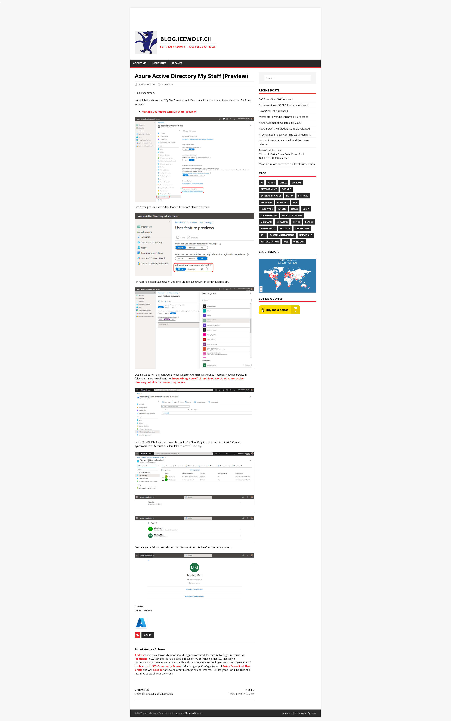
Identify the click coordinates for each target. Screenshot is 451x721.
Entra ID (303, 195)
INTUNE (282, 208)
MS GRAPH (266, 221)
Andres (139, 655)
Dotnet (286, 189)
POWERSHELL (268, 228)
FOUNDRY (282, 202)
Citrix (283, 182)
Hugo (177, 713)
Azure (147, 635)
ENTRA (289, 195)
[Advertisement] (225, 16)
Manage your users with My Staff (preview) (169, 111)
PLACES (309, 221)
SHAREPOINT (302, 228)
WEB (286, 241)
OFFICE (296, 221)
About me (287, 713)
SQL (263, 235)
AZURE (271, 182)
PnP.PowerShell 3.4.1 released (276, 99)
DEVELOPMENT (269, 189)
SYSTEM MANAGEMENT (282, 235)
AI (262, 182)
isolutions (141, 658)
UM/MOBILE (305, 235)
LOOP (306, 208)
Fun (295, 202)
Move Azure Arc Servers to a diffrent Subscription (287, 164)
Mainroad (190, 713)
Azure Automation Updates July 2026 (280, 122)
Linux (294, 208)
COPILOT (296, 182)
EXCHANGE (266, 202)
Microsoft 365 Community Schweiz (161, 666)
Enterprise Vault (271, 195)
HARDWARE (267, 208)
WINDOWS (299, 241)
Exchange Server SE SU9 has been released (283, 105)
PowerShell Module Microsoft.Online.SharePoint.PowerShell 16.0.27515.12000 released (281, 154)
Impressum (300, 713)
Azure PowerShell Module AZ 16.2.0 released (284, 128)
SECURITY (285, 228)
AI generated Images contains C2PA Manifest (285, 134)
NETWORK (282, 221)
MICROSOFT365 (269, 215)
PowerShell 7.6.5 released (273, 111)
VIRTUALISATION (270, 241)
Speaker (158, 669)
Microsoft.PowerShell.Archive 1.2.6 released (283, 116)
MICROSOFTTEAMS (292, 215)
